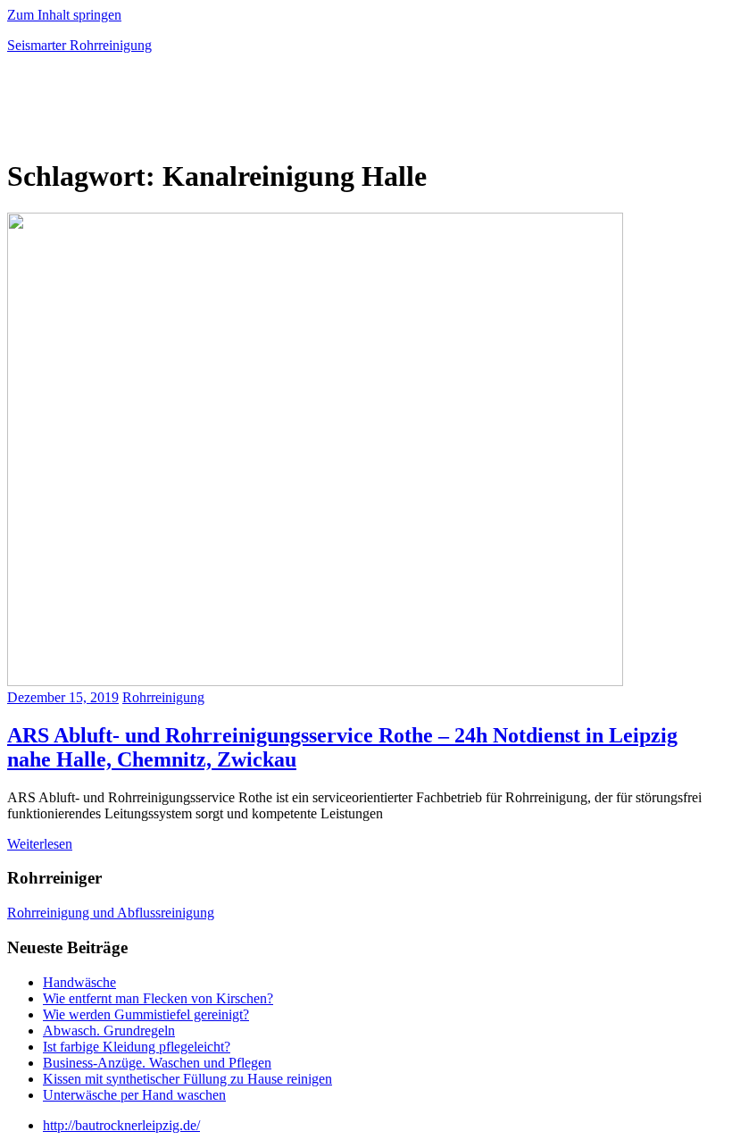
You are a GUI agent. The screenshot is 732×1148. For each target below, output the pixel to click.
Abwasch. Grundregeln (109, 1030)
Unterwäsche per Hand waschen (134, 1094)
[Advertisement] (216, 111)
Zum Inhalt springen (64, 14)
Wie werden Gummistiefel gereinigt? (146, 1014)
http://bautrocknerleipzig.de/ (121, 1125)
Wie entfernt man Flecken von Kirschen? (158, 998)
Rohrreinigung (163, 697)
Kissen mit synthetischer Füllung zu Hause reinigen (187, 1078)
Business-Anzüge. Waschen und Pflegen (157, 1062)
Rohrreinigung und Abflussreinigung (110, 912)
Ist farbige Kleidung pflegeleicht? (136, 1046)
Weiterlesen (39, 843)
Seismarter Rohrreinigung (79, 45)
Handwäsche (79, 982)
